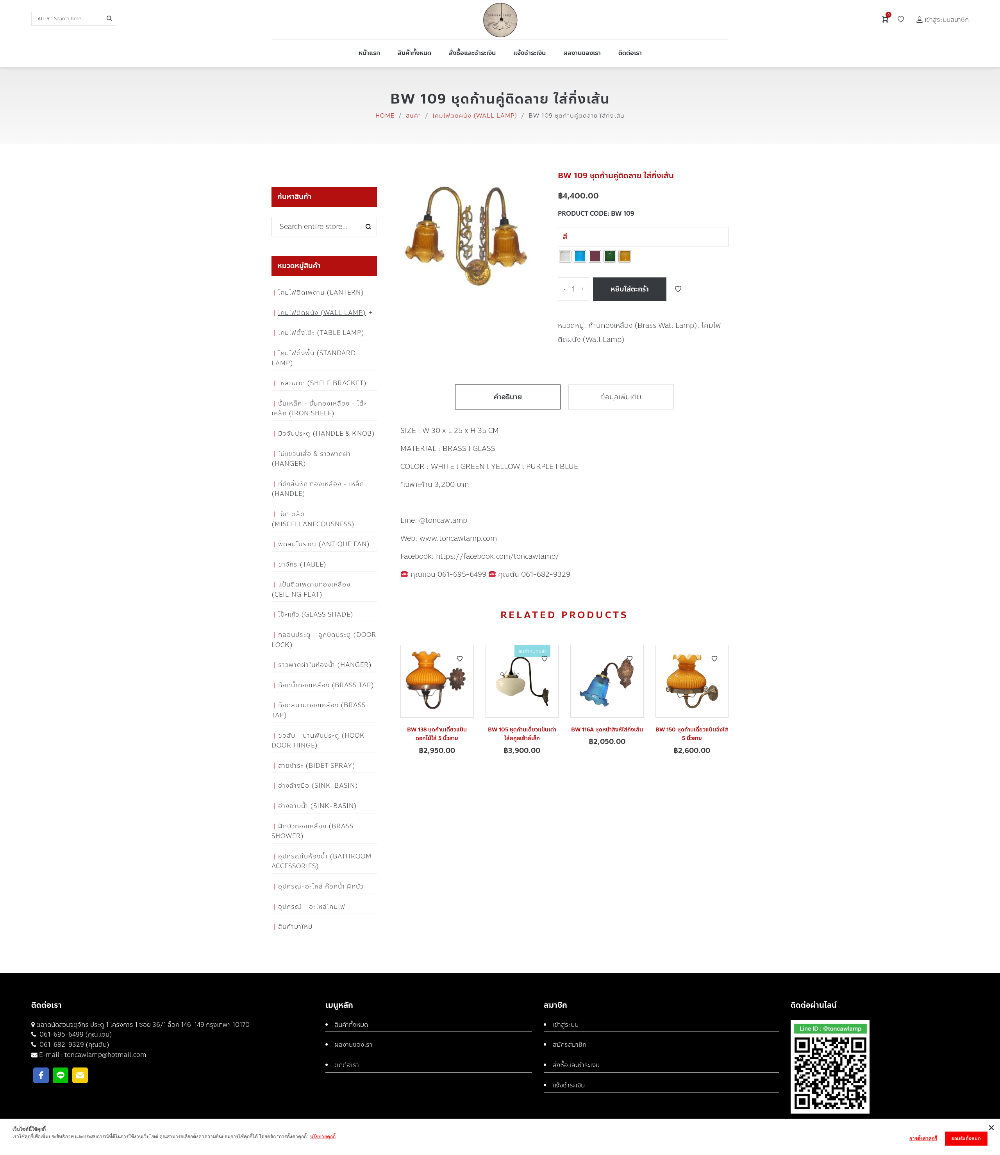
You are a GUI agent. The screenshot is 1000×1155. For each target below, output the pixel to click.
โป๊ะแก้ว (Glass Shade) (316, 614)
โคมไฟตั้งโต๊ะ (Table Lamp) (321, 333)
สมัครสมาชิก (569, 1045)
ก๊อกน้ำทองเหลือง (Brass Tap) (326, 685)
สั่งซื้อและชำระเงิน (576, 1065)
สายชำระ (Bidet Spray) (316, 766)
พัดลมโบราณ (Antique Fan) (324, 544)
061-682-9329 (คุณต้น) (73, 1045)
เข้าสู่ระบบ (566, 1025)
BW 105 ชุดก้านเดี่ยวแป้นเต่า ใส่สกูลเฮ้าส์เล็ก (522, 734)
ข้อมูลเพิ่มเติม (621, 397)
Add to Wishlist (678, 289)
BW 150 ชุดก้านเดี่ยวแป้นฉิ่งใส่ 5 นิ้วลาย (691, 734)
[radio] (565, 256)
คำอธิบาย (508, 397)
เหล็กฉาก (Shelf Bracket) (322, 383)
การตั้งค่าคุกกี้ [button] (923, 1138)
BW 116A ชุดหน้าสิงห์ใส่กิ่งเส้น (607, 730)
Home (385, 115)
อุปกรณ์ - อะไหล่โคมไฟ (311, 907)
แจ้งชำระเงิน (569, 1085)
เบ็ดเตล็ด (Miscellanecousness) (313, 519)
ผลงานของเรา (353, 1045)
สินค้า (413, 115)
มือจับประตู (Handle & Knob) (326, 433)
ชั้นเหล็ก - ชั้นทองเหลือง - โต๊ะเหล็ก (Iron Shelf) (319, 408)
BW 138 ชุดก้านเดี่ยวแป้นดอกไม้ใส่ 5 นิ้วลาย (437, 734)
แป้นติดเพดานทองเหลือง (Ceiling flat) (310, 589)
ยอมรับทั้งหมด (966, 1138)
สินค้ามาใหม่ (295, 927)
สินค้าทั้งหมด (351, 1025)
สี (565, 236)
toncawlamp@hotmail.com (105, 1055)
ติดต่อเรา (346, 1065)
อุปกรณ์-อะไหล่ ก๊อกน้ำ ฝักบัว (321, 886)
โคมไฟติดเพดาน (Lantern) (321, 292)
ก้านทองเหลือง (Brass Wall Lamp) (642, 325)
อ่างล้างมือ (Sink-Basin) (318, 785)
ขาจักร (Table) (302, 564)
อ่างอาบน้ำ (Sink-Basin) (317, 806)
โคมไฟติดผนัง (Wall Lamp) (474, 115)
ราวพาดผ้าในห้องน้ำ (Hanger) (325, 665)
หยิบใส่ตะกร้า (630, 289)
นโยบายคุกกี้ (323, 1136)
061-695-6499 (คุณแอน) (75, 1034)
